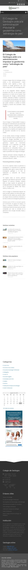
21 (17, 401)
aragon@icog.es (10, 546)
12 (10, 400)
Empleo (5, 381)
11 (7, 400)
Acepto (8, 566)
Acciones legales (7, 376)
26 (10, 403)
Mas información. (15, 566)
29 (10, 396)
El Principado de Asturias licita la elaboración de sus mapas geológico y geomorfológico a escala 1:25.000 (15, 239)
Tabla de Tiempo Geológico (14, 260)
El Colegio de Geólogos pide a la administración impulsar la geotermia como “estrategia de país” (13, 60)
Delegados (6, 372)
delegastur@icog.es (11, 548)
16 (23, 400)
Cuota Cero (6, 365)
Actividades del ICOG (9, 379)
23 (23, 401)
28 (7, 396)
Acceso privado (21, 2)
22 (20, 401)
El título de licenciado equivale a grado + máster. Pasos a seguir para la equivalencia (15, 274)
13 (14, 400)
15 (20, 400)
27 (4, 396)
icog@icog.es (22, 1)
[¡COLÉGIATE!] (14, 446)
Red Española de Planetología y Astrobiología (14, 502)
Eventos (5, 383)
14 (17, 400)
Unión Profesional (8, 388)
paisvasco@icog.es (12, 549)
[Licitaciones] (14, 427)
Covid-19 (6, 374)
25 (7, 403)
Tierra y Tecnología (7, 497)
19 (10, 401)
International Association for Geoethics (12, 504)
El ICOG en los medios (9, 367)
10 (4, 400)
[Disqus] (14, 299)
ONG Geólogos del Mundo (9, 506)
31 (17, 396)
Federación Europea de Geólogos (12, 385)
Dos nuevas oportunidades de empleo (15, 247)
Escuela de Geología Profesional (11, 370)
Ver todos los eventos (8, 408)
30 (14, 396)
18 (7, 401)
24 (4, 403)
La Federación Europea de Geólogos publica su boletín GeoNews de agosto (14, 230)
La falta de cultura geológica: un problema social (15, 267)
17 (4, 401)
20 (14, 401)
